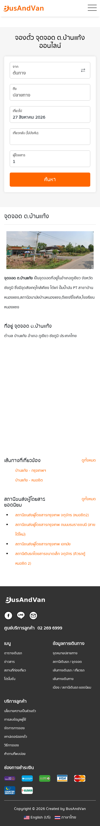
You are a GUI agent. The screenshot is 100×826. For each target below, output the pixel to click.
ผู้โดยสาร (19, 155)
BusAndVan (76, 809)
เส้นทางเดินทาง (63, 679)
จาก (15, 66)
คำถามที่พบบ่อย (15, 754)
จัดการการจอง (14, 728)
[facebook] (8, 615)
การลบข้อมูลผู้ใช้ (15, 719)
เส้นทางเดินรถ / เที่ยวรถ (68, 670)
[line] (21, 615)
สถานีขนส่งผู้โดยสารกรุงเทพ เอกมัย (43, 544)
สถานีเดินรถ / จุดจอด (67, 662)
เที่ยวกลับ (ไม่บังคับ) (26, 133)
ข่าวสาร (9, 662)
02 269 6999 (50, 628)
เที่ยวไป (17, 111)
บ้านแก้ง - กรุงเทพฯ (30, 471)
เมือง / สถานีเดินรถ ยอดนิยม (72, 687)
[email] (33, 615)
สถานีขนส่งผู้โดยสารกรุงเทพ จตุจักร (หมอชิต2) (52, 515)
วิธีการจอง (11, 745)
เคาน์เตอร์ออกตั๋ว (15, 736)
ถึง (15, 89)
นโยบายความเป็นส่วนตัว (20, 711)
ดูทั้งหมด (89, 460)
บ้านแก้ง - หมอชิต (29, 480)
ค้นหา (50, 180)
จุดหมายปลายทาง (65, 653)
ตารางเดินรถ (13, 653)
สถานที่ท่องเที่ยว (15, 670)
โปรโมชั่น (9, 679)
